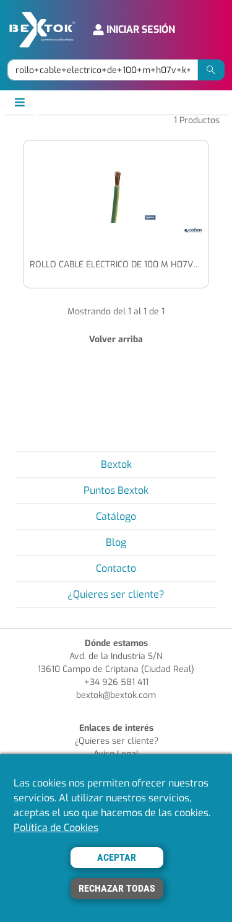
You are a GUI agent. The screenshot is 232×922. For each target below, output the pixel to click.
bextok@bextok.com (116, 695)
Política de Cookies (56, 827)
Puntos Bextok (116, 490)
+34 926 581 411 (116, 682)
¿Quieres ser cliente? (116, 594)
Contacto (116, 568)
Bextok (116, 464)
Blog (116, 542)
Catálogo (116, 516)
